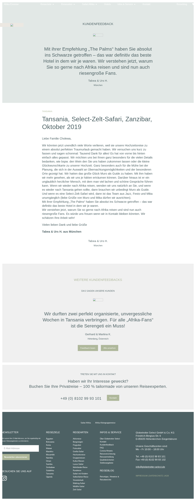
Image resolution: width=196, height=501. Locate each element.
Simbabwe (50, 467)
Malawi (49, 448)
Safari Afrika (86, 423)
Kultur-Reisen (78, 461)
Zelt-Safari (77, 490)
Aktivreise (77, 439)
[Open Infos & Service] (135, 4)
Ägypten (49, 439)
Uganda (49, 477)
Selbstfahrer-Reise (80, 477)
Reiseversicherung (107, 454)
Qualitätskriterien (107, 460)
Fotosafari (77, 448)
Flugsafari (77, 445)
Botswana (50, 442)
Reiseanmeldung (107, 457)
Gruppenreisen (79, 458)
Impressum (142, 476)
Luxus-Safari (78, 464)
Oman (48, 461)
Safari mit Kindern (80, 474)
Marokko (49, 451)
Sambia (49, 464)
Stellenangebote (106, 463)
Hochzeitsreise (79, 455)
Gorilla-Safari (78, 451)
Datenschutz (156, 476)
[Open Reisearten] (74, 4)
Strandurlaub (78, 480)
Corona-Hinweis (106, 451)
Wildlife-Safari (78, 486)
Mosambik (50, 455)
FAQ (102, 448)
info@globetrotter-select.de (150, 467)
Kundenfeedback (107, 445)
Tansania (50, 474)
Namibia (49, 458)
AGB (167, 476)
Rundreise (77, 470)
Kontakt (103, 442)
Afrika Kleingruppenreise (105, 423)
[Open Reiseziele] (53, 4)
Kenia (48, 445)
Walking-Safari (79, 483)
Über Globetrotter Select (110, 439)
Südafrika (50, 470)
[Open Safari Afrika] (96, 4)
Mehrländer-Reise (80, 467)
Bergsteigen (78, 442)
